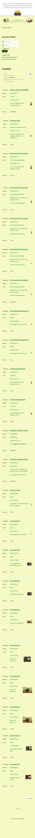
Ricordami (6, 48)
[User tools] (31, 74)
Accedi (4, 51)
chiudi (17, 11)
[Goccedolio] (17, 20)
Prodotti (12, 77)
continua (17, 14)
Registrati (5, 55)
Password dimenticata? (9, 59)
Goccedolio (21, 819)
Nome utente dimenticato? (9, 57)
